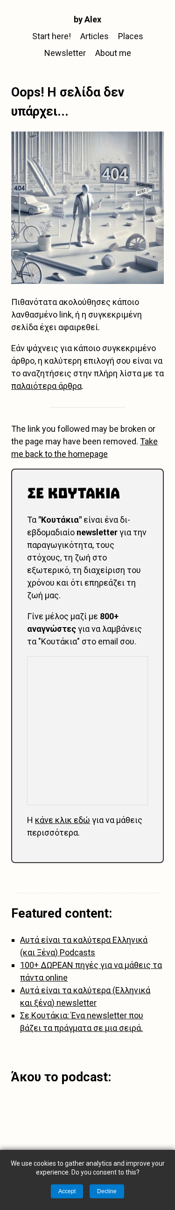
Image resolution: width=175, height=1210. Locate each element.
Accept (67, 1191)
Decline (107, 1191)
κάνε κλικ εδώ (62, 820)
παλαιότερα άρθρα (46, 386)
